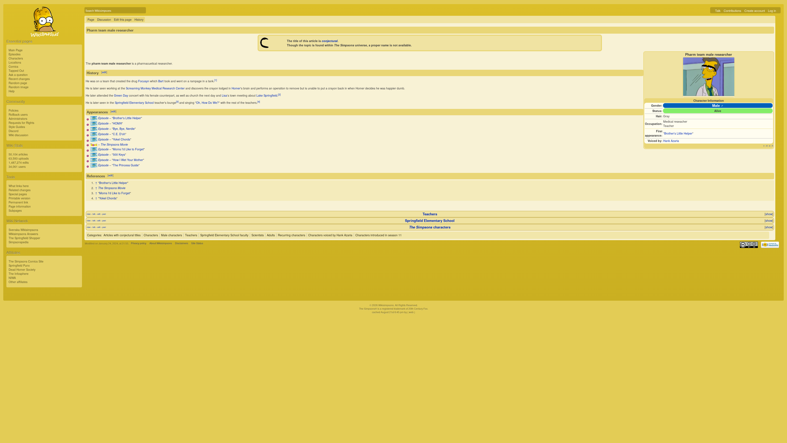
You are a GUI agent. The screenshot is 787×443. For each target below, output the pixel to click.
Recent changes (19, 79)
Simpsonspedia (18, 242)
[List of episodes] (93, 119)
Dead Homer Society (22, 269)
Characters (16, 58)
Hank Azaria (671, 141)
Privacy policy (138, 243)
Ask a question (18, 75)
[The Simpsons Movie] (93, 145)
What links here (19, 186)
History (138, 19)
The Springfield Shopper (24, 238)
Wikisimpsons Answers (23, 234)
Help (12, 91)
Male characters (171, 235)
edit (104, 72)
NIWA (12, 278)
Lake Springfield (266, 95)
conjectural (330, 41)
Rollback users (18, 114)
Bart (161, 81)
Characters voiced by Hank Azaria (330, 235)
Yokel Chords (121, 139)
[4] (258, 101)
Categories (94, 235)
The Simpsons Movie (114, 144)
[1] (215, 80)
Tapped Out (16, 71)
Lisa (224, 95)
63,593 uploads (19, 158)
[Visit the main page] (44, 31)
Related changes (20, 190)
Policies (13, 110)
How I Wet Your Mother (128, 160)
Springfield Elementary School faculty (224, 235)
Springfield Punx (19, 265)
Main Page (16, 50)
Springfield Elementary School (134, 102)
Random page (18, 83)
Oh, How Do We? (207, 102)
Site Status (197, 243)
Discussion (104, 19)
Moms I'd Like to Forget (128, 149)
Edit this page (123, 19)
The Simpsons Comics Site (26, 261)
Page (91, 19)
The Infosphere (18, 274)
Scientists (257, 235)
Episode (103, 118)
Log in (772, 10)
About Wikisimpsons (160, 243)
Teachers (430, 213)
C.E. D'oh (119, 134)
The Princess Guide (126, 165)
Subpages (15, 210)
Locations (15, 62)
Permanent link (18, 202)
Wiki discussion (18, 135)
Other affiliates (18, 282)
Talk (718, 10)
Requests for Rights (21, 123)
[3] (177, 101)
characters (429, 227)
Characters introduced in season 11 (378, 235)
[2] (279, 94)
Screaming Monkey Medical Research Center (155, 88)
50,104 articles (18, 154)
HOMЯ (117, 123)
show (768, 214)
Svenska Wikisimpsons (23, 230)
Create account (754, 10)
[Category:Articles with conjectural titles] (265, 47)
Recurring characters (291, 235)
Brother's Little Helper (678, 133)
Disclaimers (181, 243)
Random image (18, 87)
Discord (13, 131)
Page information (20, 206)
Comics (13, 66)
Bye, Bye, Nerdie (124, 129)
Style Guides (17, 127)
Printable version (19, 198)
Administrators (18, 118)
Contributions (732, 10)
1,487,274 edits (19, 162)
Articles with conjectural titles (122, 235)
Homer (236, 88)
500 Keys (119, 154)
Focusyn (143, 81)
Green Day (121, 95)
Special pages (18, 194)
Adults (271, 235)
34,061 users (17, 166)
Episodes (14, 54)
